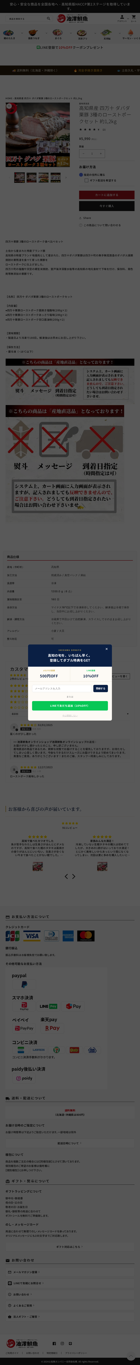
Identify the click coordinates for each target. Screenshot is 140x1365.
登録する (100, 688)
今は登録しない (70, 715)
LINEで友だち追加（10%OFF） (70, 705)
